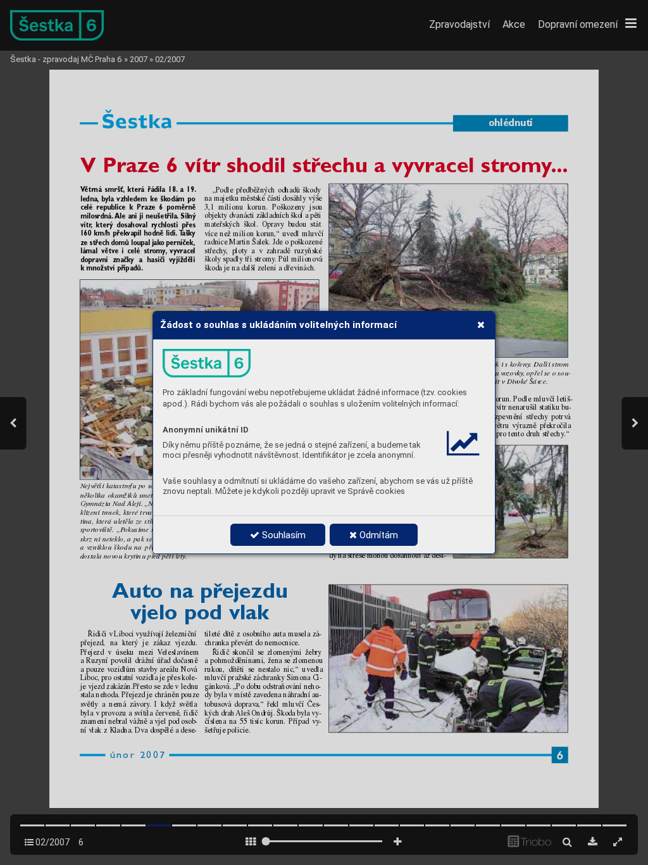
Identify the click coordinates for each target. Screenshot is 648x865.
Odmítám (377, 535)
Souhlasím (282, 535)
